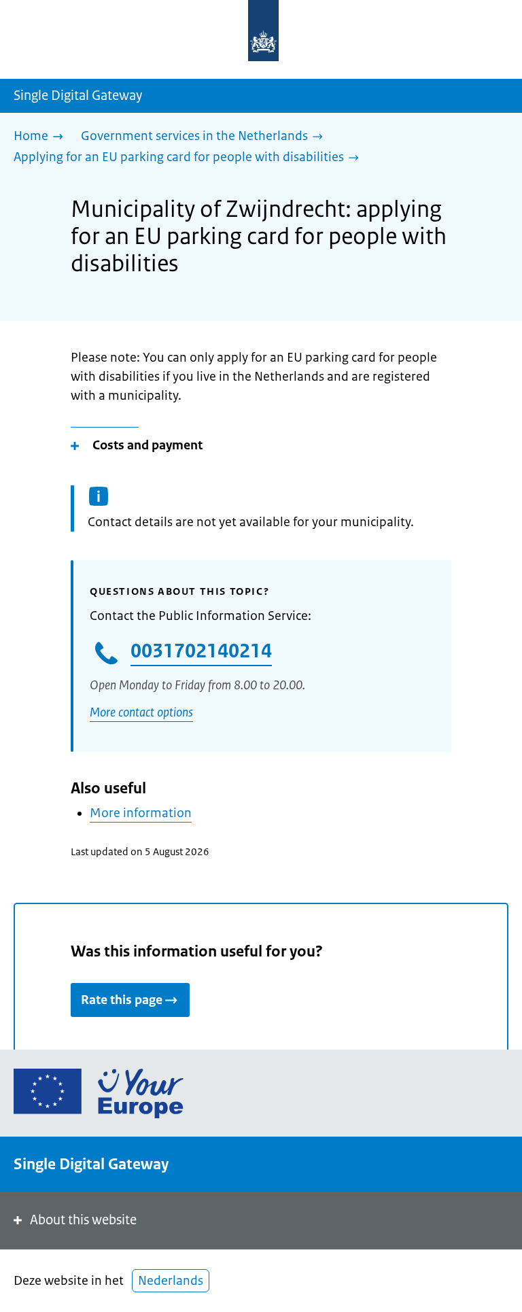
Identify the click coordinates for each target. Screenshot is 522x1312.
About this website (83, 1219)
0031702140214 (201, 650)
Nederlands (170, 1281)
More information (141, 813)
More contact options (141, 712)
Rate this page (121, 1000)
